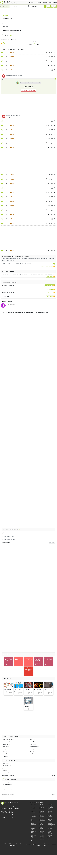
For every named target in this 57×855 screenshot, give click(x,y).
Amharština (50, 804)
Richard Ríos (5, 753)
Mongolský (32, 828)
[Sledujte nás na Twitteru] (6, 811)
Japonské (50, 819)
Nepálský (41, 828)
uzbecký (32, 839)
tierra (31, 751)
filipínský (50, 812)
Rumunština (41, 831)
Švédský (50, 835)
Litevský (50, 823)
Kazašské (50, 820)
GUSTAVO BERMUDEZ (8, 739)
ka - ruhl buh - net (9, 536)
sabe (4, 770)
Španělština (50, 833)
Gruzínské (32, 815)
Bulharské (32, 808)
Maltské (32, 825)
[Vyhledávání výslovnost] (45, 6)
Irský (31, 819)
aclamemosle (5, 786)
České (49, 810)
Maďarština (32, 817)
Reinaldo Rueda (33, 746)
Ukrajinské (41, 837)
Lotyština (41, 823)
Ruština (49, 831)
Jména (3, 817)
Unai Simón (32, 753)
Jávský (31, 820)
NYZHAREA (5, 782)
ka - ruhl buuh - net (9, 539)
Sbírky (40, 2)
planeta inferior (6, 765)
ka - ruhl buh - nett (9, 533)
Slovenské (50, 832)
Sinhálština (41, 832)
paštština (32, 829)
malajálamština (51, 824)
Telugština (41, 836)
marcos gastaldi (6, 784)
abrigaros (5, 763)
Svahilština (41, 835)
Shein (4, 749)
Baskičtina (32, 807)
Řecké (49, 815)
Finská (31, 814)
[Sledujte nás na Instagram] (9, 811)
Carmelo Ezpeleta (6, 789)
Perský (40, 829)
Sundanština (33, 835)
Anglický (50, 811)
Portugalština (33, 831)
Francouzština (42, 814)
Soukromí (33, 844)
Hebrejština (41, 816)
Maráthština (50, 825)
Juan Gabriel (32, 741)
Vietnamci (41, 839)
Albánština (41, 804)
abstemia (5, 772)
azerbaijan (50, 806)
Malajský (41, 824)
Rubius (4, 756)
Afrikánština (33, 804)
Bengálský (41, 807)
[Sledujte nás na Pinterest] (12, 811)
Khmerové (32, 821)
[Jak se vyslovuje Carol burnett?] (19, 530)
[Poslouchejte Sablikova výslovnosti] (11, 35)
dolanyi (4, 791)
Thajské (50, 836)
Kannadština (42, 820)
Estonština (41, 812)
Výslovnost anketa (6, 542)
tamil (31, 836)
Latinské (32, 823)
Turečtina (32, 837)
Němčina (41, 815)
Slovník (32, 2)
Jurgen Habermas (6, 768)
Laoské (49, 821)
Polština (50, 829)
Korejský (41, 821)
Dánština (32, 811)
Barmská (41, 808)
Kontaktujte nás (47, 844)
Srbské (31, 832)
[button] (28, 90)
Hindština (50, 816)
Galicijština (50, 814)
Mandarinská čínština (42, 826)
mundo (31, 749)
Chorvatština (42, 810)
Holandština (41, 811)
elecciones (5, 746)
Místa (12, 814)
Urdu (49, 837)
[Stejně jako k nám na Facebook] (3, 811)
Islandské (41, 817)
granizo (31, 739)
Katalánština (51, 808)
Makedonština (33, 824)
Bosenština (50, 807)
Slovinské (32, 833)
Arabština (32, 806)
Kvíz (46, 2)
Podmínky (28, 844)
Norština (50, 828)
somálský (41, 833)
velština (50, 839)
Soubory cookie (39, 844)
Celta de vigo (5, 744)
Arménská (41, 806)
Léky (12, 817)
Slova (3, 814)
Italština (41, 819)
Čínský (31, 810)
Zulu (31, 840)
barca (4, 751)
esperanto (32, 812)
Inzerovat (54, 844)
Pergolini (32, 744)
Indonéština (50, 817)
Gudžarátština (33, 816)
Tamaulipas (5, 741)
